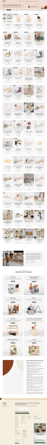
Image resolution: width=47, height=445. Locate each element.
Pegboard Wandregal (29, 239)
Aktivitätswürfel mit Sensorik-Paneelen (18, 149)
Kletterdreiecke (17, 422)
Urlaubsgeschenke (23, 418)
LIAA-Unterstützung (25, 437)
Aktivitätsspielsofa (17, 426)
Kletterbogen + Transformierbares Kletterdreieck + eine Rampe (39, 185)
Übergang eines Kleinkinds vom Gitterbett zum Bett (25, 433)
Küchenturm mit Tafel (39, 24)
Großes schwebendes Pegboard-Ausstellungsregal (39, 240)
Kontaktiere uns (29, 418)
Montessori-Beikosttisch (8, 166)
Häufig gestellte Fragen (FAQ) (37, 418)
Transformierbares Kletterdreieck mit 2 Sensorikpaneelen (7, 96)
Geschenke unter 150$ (23, 420)
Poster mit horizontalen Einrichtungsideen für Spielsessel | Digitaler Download (18, 114)
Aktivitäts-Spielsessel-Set (39, 42)
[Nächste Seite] (25, 246)
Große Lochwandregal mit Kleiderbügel (7, 240)
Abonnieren (22, 413)
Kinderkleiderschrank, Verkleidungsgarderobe (8, 43)
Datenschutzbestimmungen (18, 433)
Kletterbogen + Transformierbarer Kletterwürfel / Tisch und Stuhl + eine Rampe (7, 132)
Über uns (28, 417)
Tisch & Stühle (16, 423)
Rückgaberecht (17, 434)
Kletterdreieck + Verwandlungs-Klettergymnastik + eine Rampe (29, 221)
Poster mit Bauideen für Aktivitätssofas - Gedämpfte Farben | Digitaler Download (29, 79)
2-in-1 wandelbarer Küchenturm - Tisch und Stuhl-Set (28, 25)
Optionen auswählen (7, 46)
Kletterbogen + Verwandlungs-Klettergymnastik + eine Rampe (29, 185)
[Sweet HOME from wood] (4, 1)
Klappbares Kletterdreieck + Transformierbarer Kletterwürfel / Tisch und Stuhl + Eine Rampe (28, 204)
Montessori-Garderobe (29, 131)
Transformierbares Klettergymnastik (18, 60)
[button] (23, 1)
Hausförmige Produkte (24, 423)
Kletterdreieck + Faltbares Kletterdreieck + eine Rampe (28, 167)
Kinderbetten (16, 420)
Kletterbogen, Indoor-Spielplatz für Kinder (8, 203)
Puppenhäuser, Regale (17, 425)
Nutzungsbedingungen (17, 431)
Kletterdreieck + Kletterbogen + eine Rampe (18, 167)
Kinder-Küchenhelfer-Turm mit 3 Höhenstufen (18, 25)
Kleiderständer (17, 419)
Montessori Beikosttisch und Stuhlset (18, 131)
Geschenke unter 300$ (23, 422)
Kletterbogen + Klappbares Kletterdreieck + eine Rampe (39, 131)
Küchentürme (16, 418)
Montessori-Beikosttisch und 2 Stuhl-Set (8, 60)
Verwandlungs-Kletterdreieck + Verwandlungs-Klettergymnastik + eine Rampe (18, 204)
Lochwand (16, 421)
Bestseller (22, 417)
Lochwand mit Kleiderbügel (18, 239)
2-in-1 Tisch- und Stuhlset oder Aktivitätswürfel (29, 96)
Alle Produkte (16, 417)
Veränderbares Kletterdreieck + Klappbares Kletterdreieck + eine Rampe (18, 185)
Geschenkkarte (8, 24)
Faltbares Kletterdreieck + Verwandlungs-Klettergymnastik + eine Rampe (39, 204)
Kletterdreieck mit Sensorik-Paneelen (18, 43)
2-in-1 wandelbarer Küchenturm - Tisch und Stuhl (28, 43)
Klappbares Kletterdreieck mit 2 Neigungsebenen (29, 60)
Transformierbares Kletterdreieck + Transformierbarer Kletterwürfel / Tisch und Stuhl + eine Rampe (39, 114)
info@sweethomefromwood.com (38, 417)
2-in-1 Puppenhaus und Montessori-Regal (8, 149)
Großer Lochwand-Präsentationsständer (29, 114)
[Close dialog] (45, 423)
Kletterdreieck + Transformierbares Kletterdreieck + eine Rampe (39, 167)
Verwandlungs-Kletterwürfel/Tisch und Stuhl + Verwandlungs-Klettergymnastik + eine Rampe (7, 222)
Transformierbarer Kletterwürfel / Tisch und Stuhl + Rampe (18, 221)
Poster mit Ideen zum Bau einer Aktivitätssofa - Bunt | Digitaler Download (39, 96)
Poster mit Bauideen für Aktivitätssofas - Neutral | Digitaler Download (7, 114)
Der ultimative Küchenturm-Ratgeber (24, 436)
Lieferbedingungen (17, 432)
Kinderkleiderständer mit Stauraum (18, 96)
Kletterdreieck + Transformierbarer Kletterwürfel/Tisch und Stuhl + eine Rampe (8, 185)
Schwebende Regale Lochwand (39, 220)
